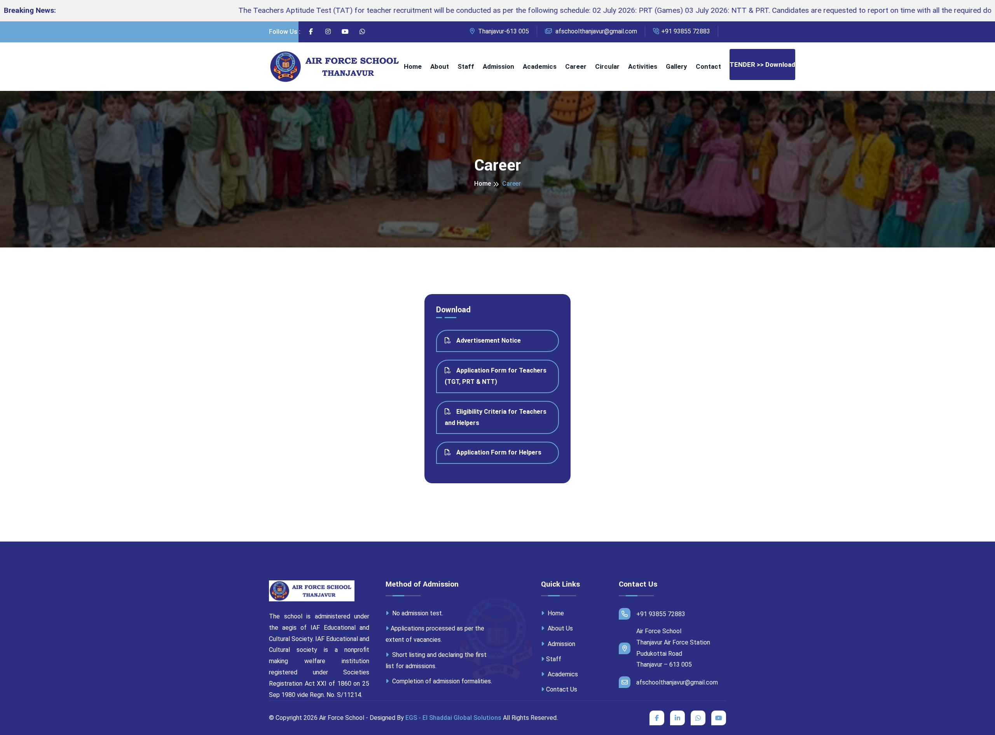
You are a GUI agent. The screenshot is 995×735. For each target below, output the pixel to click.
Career (576, 66)
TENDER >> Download (762, 64)
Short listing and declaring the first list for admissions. (436, 660)
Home (413, 66)
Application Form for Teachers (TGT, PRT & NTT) (495, 376)
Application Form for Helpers (498, 452)
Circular (607, 66)
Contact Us (561, 689)
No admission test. (417, 613)
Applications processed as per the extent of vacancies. (435, 634)
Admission (498, 66)
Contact (708, 66)
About (439, 66)
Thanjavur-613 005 (503, 31)
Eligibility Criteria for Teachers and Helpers (495, 417)
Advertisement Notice (488, 340)
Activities (642, 66)
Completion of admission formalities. (441, 681)
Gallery (676, 66)
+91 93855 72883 (685, 31)
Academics (540, 66)
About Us (559, 628)
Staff (465, 66)
